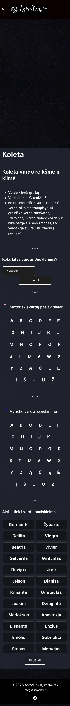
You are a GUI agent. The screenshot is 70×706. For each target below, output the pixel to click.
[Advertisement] (35, 58)
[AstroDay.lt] (29, 9)
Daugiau (35, 660)
